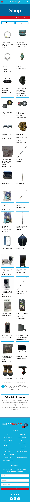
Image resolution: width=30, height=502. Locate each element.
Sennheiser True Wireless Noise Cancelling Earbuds (7, 162)
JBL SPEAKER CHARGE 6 (5, 89)
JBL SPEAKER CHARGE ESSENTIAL (22, 43)
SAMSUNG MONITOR (22, 356)
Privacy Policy (22, 446)
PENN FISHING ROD (21, 291)
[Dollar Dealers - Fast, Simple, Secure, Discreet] (15, 2)
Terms (22, 449)
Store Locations (22, 437)
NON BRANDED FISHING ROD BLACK (22, 184)
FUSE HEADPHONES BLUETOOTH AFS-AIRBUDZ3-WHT (22, 315)
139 (22, 386)
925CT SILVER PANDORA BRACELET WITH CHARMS (6, 67)
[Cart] (27, 1)
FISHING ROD (20, 159)
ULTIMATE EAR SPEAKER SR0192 (21, 249)
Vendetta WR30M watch (7, 113)
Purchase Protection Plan (7, 454)
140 (26, 386)
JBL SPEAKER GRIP (7, 335)
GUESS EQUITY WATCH (20, 65)
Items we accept (8, 440)
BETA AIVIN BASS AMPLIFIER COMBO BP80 (7, 358)
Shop (8, 449)
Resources (22, 434)
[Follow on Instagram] (15, 498)
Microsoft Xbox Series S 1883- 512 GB (7, 293)
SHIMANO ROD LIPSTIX (20, 204)
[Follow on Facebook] (11, 498)
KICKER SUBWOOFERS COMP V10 (20, 114)
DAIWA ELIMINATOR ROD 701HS (21, 227)
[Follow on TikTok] (18, 498)
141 (13, 389)
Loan (8, 443)
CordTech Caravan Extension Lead (7, 205)
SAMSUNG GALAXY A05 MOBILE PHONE (7, 249)
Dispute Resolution (22, 451)
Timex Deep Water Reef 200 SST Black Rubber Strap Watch (21, 91)
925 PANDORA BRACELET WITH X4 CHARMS (7, 44)
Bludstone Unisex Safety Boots (7, 379)
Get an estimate (8, 437)
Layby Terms (8, 451)
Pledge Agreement (22, 457)
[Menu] (2, 2)
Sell (22, 440)
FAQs (22, 454)
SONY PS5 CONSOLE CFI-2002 (7, 135)
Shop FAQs (8, 457)
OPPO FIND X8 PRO (7, 313)
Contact (8, 434)
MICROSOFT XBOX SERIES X (21, 269)
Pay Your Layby (22, 443)
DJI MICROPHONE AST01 (7, 184)
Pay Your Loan (8, 446)
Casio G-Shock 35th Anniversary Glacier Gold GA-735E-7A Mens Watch (22, 137)
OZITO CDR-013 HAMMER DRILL (20, 379)
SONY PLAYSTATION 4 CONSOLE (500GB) (22, 336)
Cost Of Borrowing (8, 460)
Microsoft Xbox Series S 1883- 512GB (7, 270)
